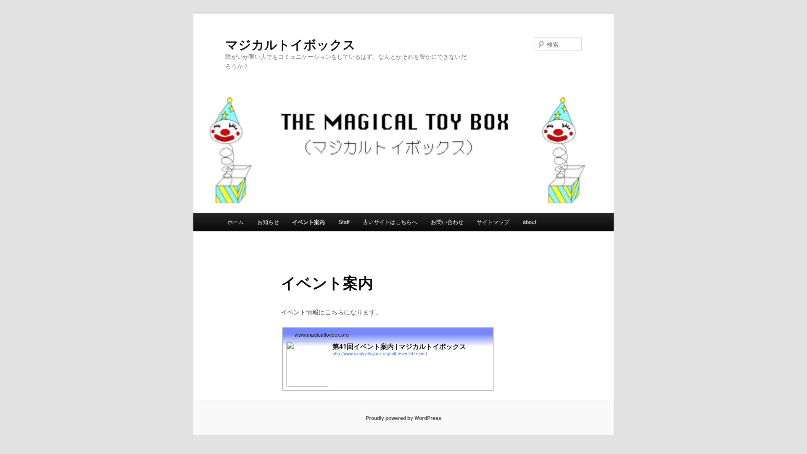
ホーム (235, 222)
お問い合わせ (447, 222)
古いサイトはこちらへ (390, 222)
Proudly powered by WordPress (403, 418)
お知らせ (268, 222)
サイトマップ (493, 222)
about (529, 222)
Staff (344, 222)
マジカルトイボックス (290, 44)
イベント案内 (308, 222)
